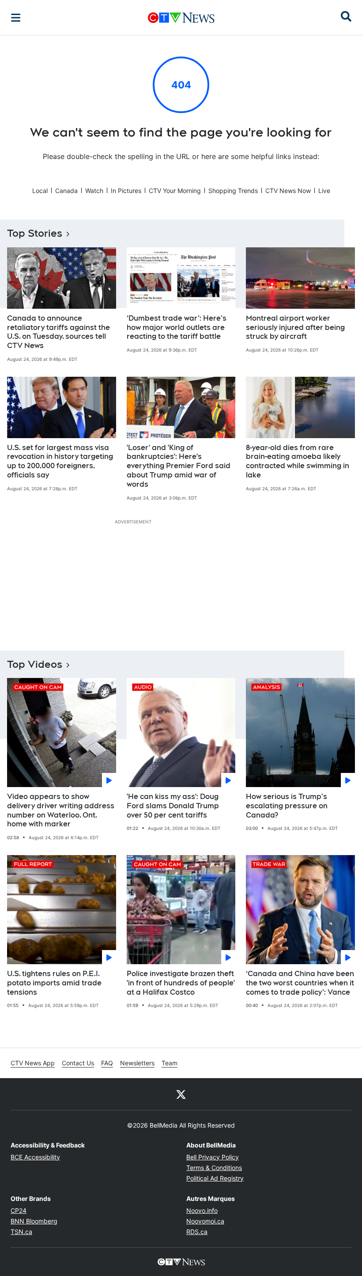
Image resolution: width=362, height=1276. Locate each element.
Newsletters (137, 1063)
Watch (94, 190)
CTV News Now (288, 190)
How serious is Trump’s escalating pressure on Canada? (287, 805)
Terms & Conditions (214, 1167)
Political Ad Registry (215, 1178)
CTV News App (33, 1063)
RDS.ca (196, 1231)
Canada (66, 190)
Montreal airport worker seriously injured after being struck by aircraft (295, 327)
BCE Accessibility (35, 1157)
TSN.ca (21, 1231)
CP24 (18, 1210)
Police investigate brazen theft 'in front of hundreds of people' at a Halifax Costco (181, 982)
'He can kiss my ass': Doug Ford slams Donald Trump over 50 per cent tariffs (173, 805)
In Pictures (126, 190)
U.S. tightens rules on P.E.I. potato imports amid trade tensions (54, 982)
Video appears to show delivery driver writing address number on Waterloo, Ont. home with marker (60, 810)
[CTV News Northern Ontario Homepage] (181, 17)
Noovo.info (202, 1210)
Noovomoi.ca (205, 1221)
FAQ (107, 1063)
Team (169, 1063)
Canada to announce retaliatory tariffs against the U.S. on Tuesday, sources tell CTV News (58, 332)
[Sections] (16, 18)
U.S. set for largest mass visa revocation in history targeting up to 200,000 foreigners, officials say (60, 461)
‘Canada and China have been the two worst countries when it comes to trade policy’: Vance (300, 982)
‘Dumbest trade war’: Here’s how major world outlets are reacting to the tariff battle (176, 327)
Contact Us (78, 1063)
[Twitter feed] (181, 1094)
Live (324, 190)
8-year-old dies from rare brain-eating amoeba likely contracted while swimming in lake (297, 461)
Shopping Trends (233, 190)
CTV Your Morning (175, 190)
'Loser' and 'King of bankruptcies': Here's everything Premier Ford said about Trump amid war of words (178, 465)
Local (40, 190)
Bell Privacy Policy (212, 1157)
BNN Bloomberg (34, 1221)
